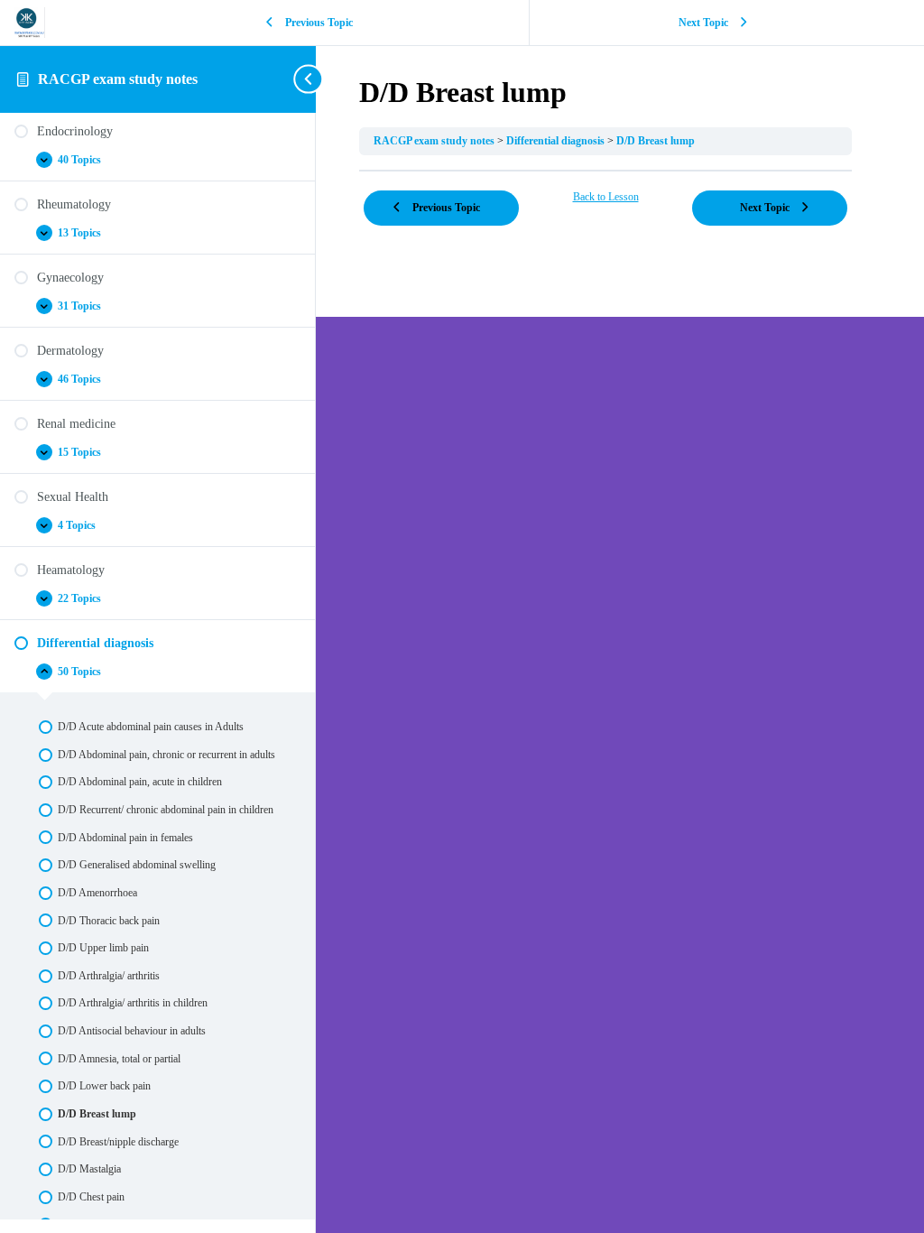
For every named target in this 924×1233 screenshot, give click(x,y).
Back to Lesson (606, 196)
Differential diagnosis (556, 140)
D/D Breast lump (655, 140)
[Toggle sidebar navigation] (310, 79)
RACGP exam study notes (118, 79)
